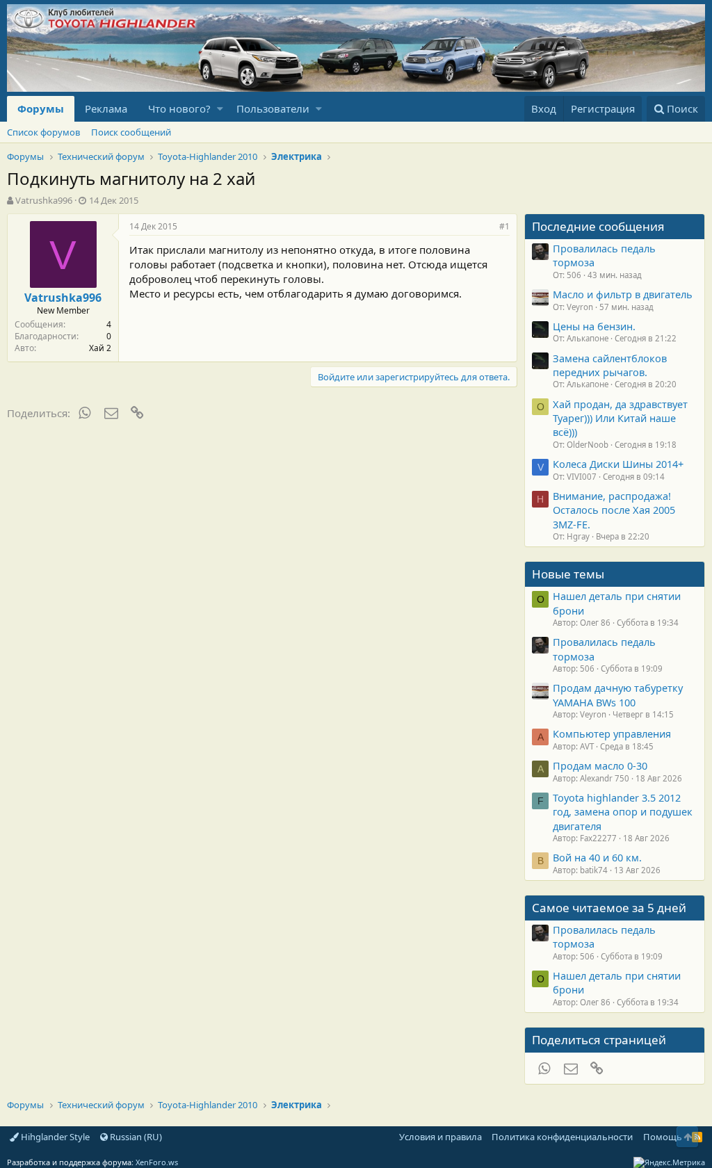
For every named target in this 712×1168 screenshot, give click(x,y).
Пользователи (272, 108)
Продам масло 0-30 (600, 765)
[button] (220, 109)
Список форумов (43, 132)
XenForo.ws (157, 1162)
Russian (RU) (135, 1136)
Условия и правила (440, 1136)
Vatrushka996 (43, 200)
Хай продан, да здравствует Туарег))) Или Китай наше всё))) (620, 418)
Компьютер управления (612, 733)
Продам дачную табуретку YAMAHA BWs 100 (618, 694)
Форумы (40, 108)
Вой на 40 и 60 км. (597, 857)
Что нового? (179, 108)
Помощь (662, 1136)
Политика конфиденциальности (562, 1136)
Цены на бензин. (594, 326)
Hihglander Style (54, 1136)
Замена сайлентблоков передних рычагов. (610, 365)
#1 (504, 226)
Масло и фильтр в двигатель (623, 294)
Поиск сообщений (131, 132)
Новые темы (568, 574)
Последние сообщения (598, 226)
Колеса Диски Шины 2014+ (618, 464)
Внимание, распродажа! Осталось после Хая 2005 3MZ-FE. (614, 510)
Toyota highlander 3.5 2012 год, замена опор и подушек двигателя (623, 811)
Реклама (106, 108)
